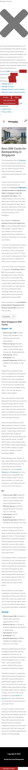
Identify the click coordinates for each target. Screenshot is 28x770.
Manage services (8, 87)
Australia (18, 469)
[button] (14, 24)
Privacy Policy (7, 112)
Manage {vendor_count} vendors (13, 89)
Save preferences (9, 103)
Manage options (7, 84)
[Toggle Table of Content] (12, 316)
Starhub (5, 612)
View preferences (9, 100)
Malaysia (5, 472)
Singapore (22, 160)
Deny (16, 97)
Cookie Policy (6, 109)
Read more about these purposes (13, 92)
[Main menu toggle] (4, 121)
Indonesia (14, 472)
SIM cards (22, 188)
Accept (5, 97)
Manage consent (9, 768)
